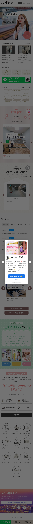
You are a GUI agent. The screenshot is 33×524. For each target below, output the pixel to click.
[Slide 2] (16, 279)
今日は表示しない (16, 282)
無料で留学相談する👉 (16, 276)
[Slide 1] (15, 279)
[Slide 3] (17, 279)
